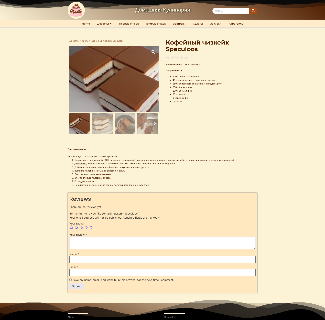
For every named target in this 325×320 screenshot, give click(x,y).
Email (74, 267)
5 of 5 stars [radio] (91, 227)
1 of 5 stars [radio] (71, 227)
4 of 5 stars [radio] (86, 227)
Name (74, 254)
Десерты (74, 40)
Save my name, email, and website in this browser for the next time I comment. (123, 280)
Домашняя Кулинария (162, 10)
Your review (78, 234)
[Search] (253, 11)
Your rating (76, 223)
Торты (85, 40)
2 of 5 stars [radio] (76, 227)
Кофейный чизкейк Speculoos (101, 156)
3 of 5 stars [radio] (81, 227)
